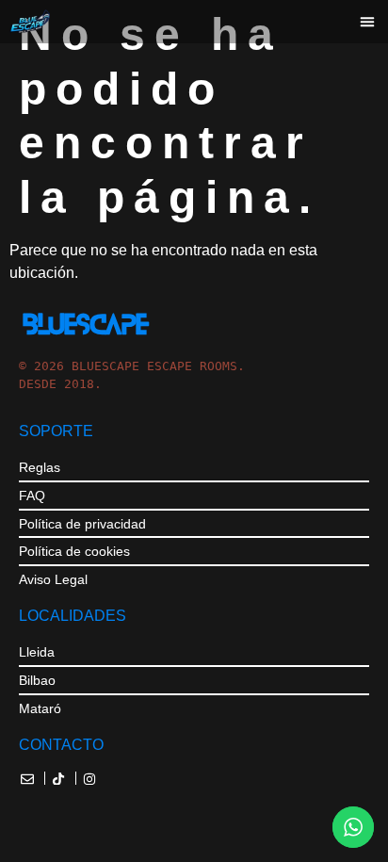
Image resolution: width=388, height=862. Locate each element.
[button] (367, 21)
